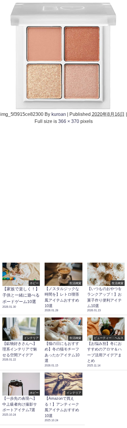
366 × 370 (68, 121)
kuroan (58, 114)
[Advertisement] (63, 191)
